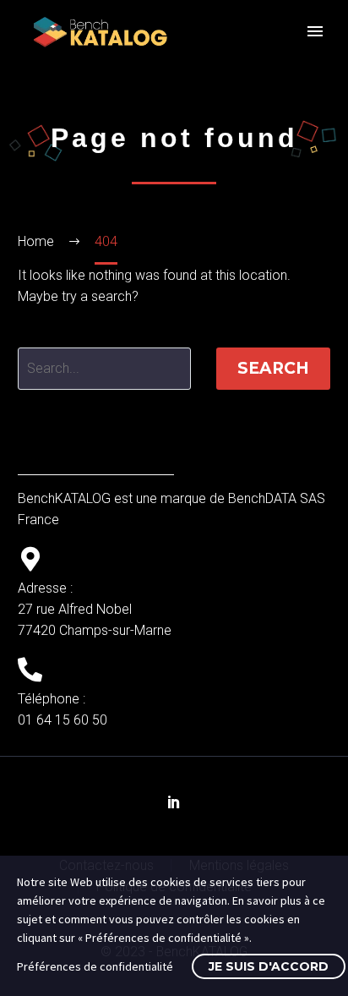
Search (273, 368)
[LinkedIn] (174, 801)
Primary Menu (315, 31)
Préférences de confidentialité (95, 966)
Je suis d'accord (269, 966)
